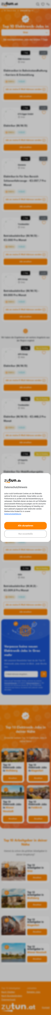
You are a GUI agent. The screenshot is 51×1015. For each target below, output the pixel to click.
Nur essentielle (25, 534)
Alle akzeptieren (25, 525)
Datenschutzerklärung (12, 514)
